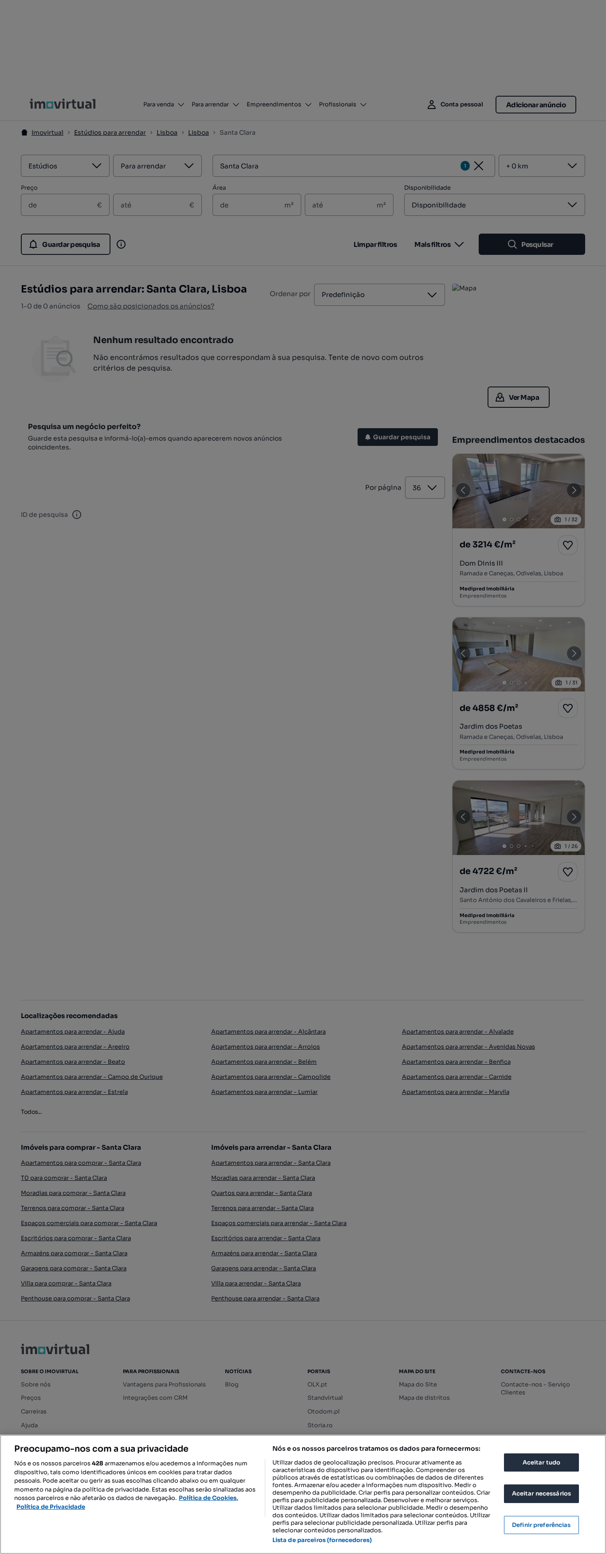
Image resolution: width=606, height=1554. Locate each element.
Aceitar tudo (542, 1462)
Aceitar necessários (541, 1493)
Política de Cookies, (208, 1498)
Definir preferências (541, 1525)
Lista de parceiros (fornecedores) (322, 1540)
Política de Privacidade (50, 1507)
